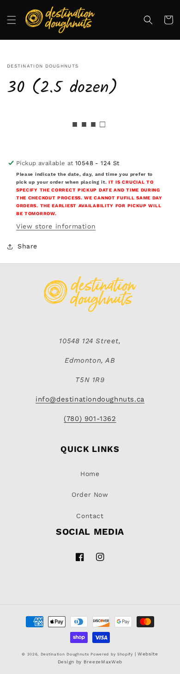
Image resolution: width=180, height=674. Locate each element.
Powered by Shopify (111, 654)
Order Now (90, 494)
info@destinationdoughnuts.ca (90, 399)
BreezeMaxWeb (103, 661)
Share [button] (27, 246)
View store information (56, 226)
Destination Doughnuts (65, 654)
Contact (89, 515)
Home (89, 473)
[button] (11, 20)
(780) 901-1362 (90, 418)
